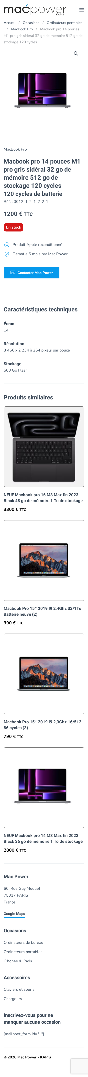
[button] (81, 10)
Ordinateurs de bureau (23, 942)
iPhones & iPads (18, 961)
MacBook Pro (15, 149)
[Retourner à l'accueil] (35, 10)
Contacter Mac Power (35, 272)
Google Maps (14, 913)
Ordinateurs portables (23, 952)
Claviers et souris (19, 989)
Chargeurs (13, 998)
